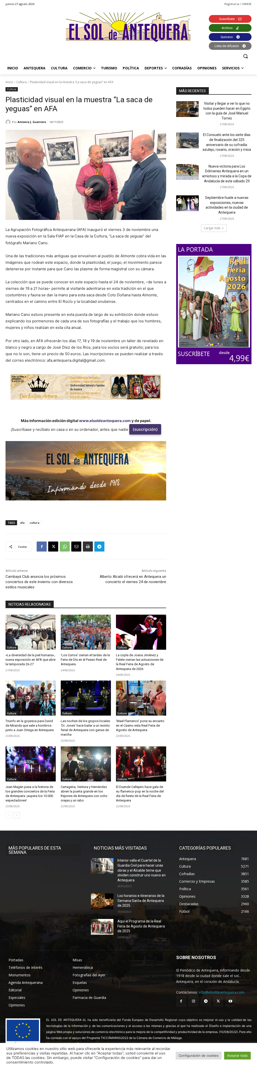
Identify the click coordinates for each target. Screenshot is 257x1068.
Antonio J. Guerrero (32, 122)
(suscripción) (145, 429)
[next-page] (17, 815)
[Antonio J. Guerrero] (9, 121)
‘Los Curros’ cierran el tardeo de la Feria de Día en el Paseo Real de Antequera (85, 659)
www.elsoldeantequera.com (105, 420)
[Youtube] (230, 1001)
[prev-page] (9, 815)
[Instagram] (193, 1001)
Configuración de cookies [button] (199, 1055)
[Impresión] (88, 547)
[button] (245, 56)
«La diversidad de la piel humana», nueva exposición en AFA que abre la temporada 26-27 (30, 659)
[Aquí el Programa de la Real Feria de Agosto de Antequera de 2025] (102, 927)
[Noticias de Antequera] (128, 27)
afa (22, 522)
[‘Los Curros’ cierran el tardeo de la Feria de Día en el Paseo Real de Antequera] (86, 632)
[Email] (76, 547)
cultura (34, 522)
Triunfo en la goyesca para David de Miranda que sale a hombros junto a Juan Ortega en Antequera (30, 725)
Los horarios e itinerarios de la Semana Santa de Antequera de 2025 (140, 900)
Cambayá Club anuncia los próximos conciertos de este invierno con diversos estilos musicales (39, 581)
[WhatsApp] (65, 547)
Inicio (9, 82)
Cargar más (212, 228)
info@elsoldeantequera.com (221, 992)
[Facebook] (42, 547)
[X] (53, 547)
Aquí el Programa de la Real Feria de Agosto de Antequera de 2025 (141, 926)
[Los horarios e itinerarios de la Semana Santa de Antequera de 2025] (102, 901)
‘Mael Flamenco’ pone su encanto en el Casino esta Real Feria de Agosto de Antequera (140, 725)
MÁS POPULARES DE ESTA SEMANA (35, 850)
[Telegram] (99, 547)
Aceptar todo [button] (237, 1055)
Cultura (21, 82)
